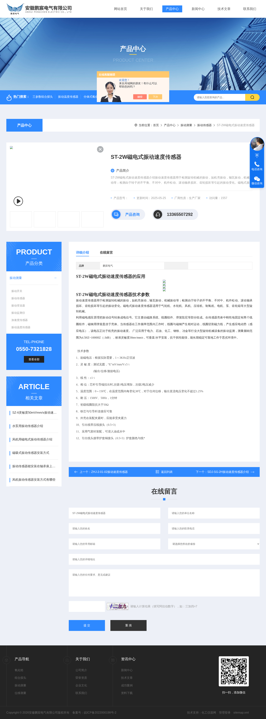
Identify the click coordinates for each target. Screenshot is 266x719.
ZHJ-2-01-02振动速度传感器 (109, 471)
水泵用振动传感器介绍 (27, 426)
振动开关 (16, 291)
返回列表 (167, 471)
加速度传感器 (19, 320)
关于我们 (146, 9)
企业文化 (81, 685)
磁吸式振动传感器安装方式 (30, 453)
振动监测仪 (18, 312)
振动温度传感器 (68, 96)
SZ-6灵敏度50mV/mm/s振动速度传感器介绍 (35, 412)
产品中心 (172, 9)
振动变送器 (18, 305)
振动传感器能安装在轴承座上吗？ (35, 466)
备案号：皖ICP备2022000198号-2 (94, 712)
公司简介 (81, 670)
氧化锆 (19, 670)
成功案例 (127, 685)
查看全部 (34, 359)
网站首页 (120, 9)
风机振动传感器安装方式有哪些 (33, 479)
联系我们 (249, 9)
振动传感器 (204, 125)
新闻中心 (198, 9)
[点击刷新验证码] (117, 606)
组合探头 (20, 677)
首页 (156, 125)
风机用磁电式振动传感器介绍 (32, 439)
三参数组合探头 (43, 96)
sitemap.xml (241, 712)
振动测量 (186, 125)
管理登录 (225, 712)
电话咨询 (257, 169)
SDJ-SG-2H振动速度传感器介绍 (228, 471)
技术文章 (224, 9)
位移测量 (20, 693)
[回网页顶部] (257, 155)
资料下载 (127, 693)
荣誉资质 (81, 677)
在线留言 (106, 252)
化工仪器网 (209, 712)
